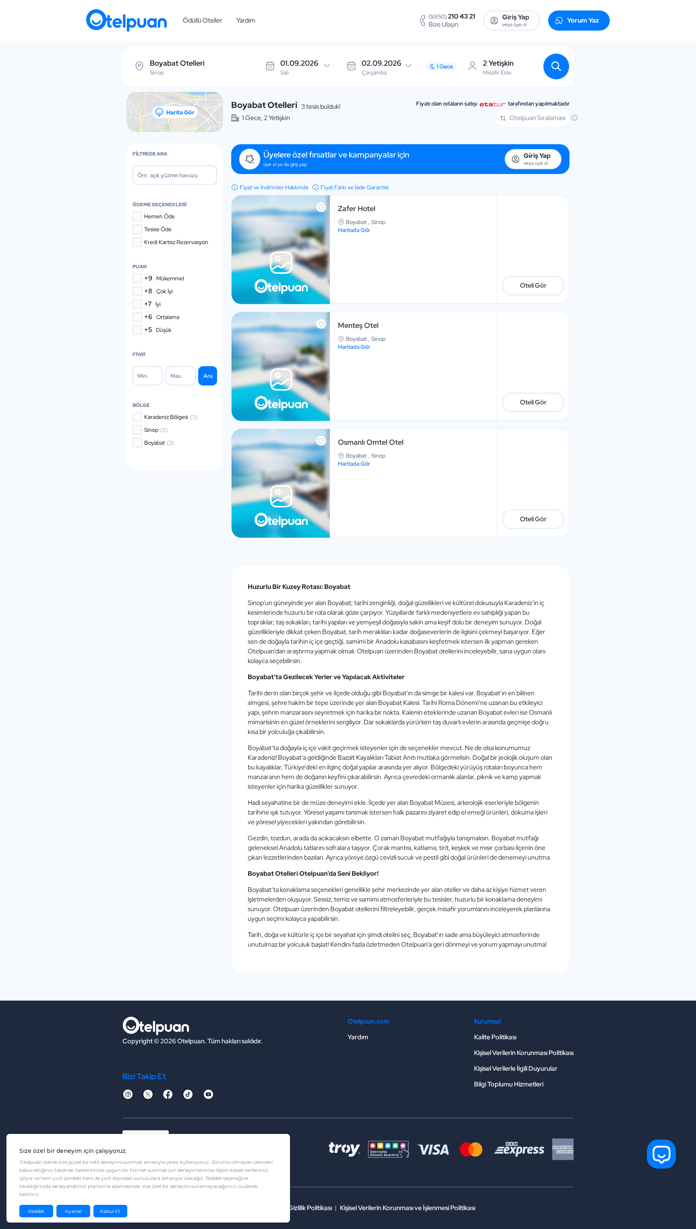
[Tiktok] (188, 1096)
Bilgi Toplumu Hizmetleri (508, 1084)
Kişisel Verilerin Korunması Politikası (524, 1053)
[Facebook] (168, 1096)
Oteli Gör (533, 285)
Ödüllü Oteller (202, 20)
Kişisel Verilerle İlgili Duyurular (515, 1068)
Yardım (245, 20)
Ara (207, 375)
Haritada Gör (354, 230)
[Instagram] (127, 1096)
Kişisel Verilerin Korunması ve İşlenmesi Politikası (407, 1208)
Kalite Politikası (495, 1037)
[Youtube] (208, 1096)
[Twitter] (148, 1096)
